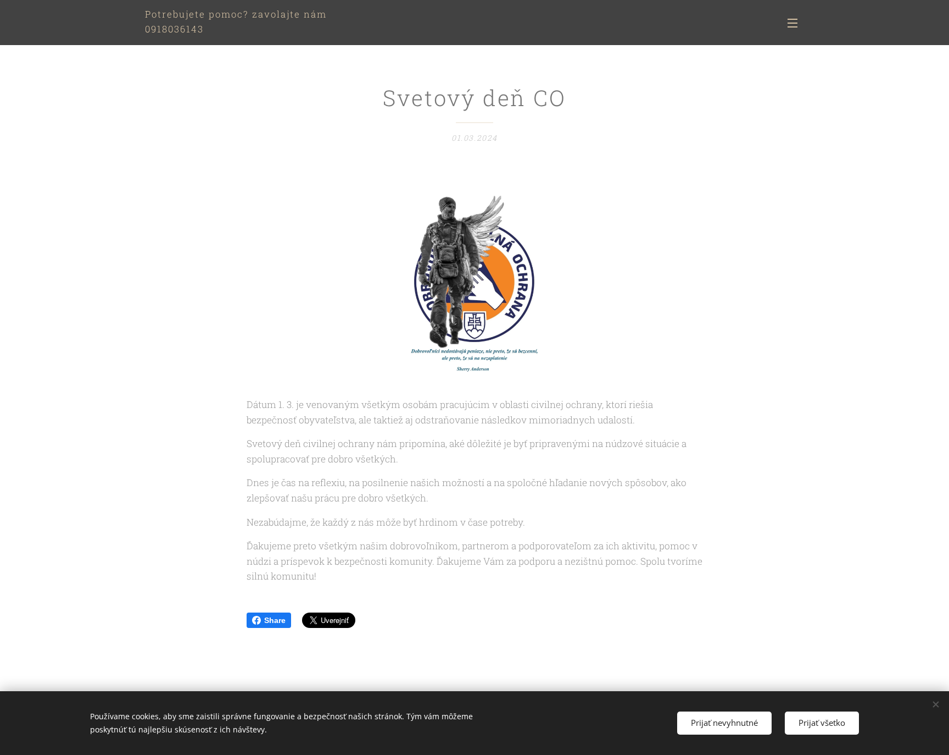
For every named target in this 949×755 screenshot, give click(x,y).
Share (275, 620)
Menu (796, 23)
